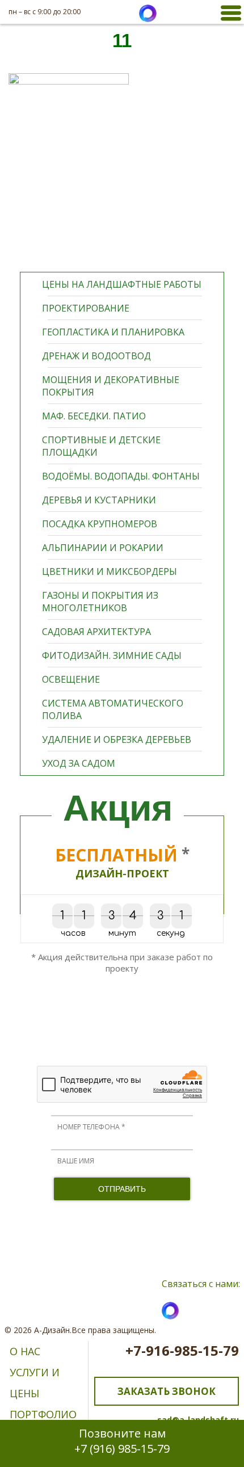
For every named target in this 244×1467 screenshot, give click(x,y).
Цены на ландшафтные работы (121, 284)
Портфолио (43, 1414)
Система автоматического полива (112, 709)
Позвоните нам (122, 1441)
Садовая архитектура (96, 631)
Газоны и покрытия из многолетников (100, 601)
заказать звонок (166, 1391)
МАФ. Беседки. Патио (94, 416)
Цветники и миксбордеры (109, 571)
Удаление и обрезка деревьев (116, 739)
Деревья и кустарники (99, 500)
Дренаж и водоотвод (96, 356)
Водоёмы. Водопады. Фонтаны (121, 476)
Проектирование (85, 308)
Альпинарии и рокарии (102, 547)
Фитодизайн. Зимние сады (112, 655)
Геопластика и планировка (113, 332)
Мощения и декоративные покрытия (110, 385)
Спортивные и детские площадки (101, 446)
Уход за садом (78, 763)
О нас (25, 1351)
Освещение (71, 679)
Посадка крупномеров (99, 524)
